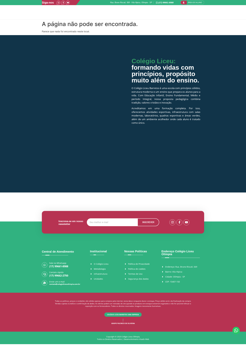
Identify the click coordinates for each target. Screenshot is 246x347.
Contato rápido (56, 272)
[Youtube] (68, 2)
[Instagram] (58, 2)
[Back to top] (236, 339)
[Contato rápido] (44, 274)
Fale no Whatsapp (57, 263)
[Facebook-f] (63, 2)
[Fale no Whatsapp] (44, 265)
